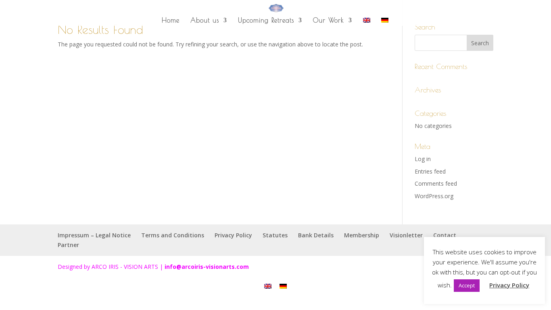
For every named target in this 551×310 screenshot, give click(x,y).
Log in (423, 159)
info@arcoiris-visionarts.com (207, 266)
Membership (361, 235)
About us (204, 20)
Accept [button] (467, 285)
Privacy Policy (233, 235)
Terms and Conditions (172, 235)
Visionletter (406, 235)
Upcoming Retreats (266, 20)
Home (170, 20)
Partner (68, 245)
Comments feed (436, 183)
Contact (444, 235)
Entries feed (430, 171)
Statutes (275, 235)
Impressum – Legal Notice (94, 235)
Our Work (328, 20)
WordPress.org (434, 196)
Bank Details (316, 235)
